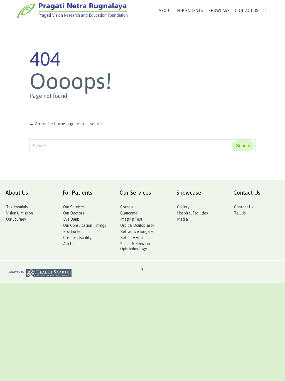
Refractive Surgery (136, 231)
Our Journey (16, 219)
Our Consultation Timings (84, 225)
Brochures (71, 231)
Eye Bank (71, 219)
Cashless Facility (77, 237)
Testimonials (17, 207)
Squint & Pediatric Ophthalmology (135, 246)
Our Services (74, 207)
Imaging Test (131, 219)
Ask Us (68, 244)
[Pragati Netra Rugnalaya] (72, 10)
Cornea (126, 207)
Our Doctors (73, 213)
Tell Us (240, 213)
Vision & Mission (19, 213)
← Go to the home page (53, 123)
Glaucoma (128, 213)
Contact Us (243, 207)
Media (182, 219)
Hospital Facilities (192, 213)
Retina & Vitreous (135, 237)
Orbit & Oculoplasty (137, 225)
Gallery (183, 207)
